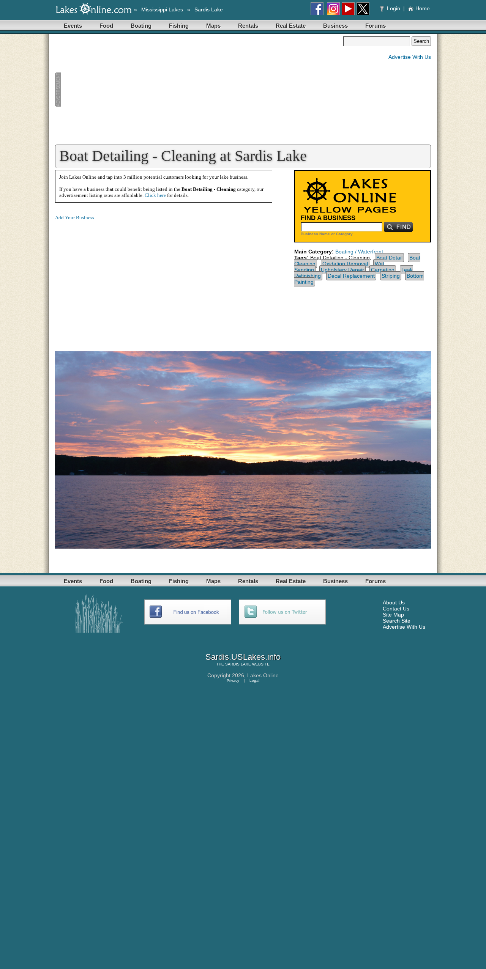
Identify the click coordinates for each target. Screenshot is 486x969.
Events (73, 25)
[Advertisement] (199, 89)
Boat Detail (389, 258)
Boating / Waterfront (359, 252)
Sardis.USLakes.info (243, 657)
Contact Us (396, 609)
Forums (375, 25)
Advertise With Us (409, 57)
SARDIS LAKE (238, 664)
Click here (155, 195)
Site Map (393, 615)
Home (422, 8)
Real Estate (291, 25)
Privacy (233, 680)
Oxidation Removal (345, 264)
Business (335, 25)
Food (106, 25)
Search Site (396, 621)
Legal (254, 680)
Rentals (248, 25)
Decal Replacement (351, 276)
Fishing (179, 25)
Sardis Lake (208, 9)
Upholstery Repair (342, 270)
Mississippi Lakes (162, 9)
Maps (213, 25)
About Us (394, 602)
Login (393, 8)
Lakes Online (263, 675)
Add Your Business (74, 217)
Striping (391, 276)
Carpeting (382, 270)
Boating (141, 25)
